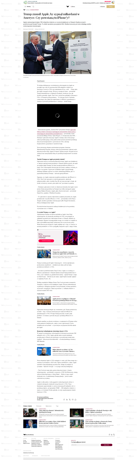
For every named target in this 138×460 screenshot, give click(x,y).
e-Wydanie (102, 6)
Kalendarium (35, 455)
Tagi (57, 406)
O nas (24, 440)
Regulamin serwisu (35, 443)
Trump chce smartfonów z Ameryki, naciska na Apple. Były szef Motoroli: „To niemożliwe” (65, 253)
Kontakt (25, 441)
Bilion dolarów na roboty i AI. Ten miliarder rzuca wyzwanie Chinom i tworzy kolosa (63, 350)
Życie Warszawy (59, 449)
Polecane (38, 406)
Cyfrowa (27, 9)
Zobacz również (27, 406)
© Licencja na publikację (43, 397)
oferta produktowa (45, 455)
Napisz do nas (26, 443)
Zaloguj (110, 6)
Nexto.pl (57, 443)
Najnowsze (49, 406)
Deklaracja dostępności (36, 446)
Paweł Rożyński (40, 81)
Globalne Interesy (34, 9)
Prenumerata (47, 443)
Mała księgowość (59, 444)
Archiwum (46, 444)
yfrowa (73, 6)
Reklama (46, 440)
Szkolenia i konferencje (28, 452)
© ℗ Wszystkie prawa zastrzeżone (45, 398)
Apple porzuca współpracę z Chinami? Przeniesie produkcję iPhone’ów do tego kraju (64, 299)
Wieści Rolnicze (58, 447)
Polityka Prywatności (36, 440)
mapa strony (26, 455)
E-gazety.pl (57, 441)
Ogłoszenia (46, 441)
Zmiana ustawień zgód (36, 441)
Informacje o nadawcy (36, 444)
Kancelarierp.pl (58, 446)
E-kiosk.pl (57, 440)
